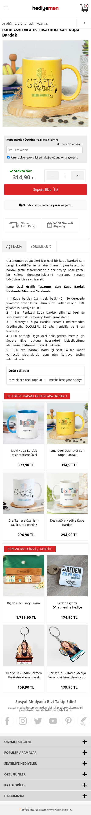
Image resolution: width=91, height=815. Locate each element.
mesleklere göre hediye (65, 380)
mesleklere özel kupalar (25, 380)
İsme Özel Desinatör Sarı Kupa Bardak (67, 453)
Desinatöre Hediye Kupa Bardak (67, 522)
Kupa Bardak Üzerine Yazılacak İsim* (31, 139)
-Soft (23, 809)
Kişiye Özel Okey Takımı (24, 603)
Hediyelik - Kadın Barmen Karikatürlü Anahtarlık (24, 675)
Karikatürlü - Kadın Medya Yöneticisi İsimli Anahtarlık (67, 675)
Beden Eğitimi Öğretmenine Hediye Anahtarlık (67, 605)
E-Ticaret (32, 809)
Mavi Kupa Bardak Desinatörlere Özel (24, 453)
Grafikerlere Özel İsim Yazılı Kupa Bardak (23, 522)
